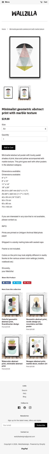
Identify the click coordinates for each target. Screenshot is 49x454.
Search (24, 390)
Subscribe (41, 425)
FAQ (24, 393)
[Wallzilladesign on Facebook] (19, 408)
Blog (24, 396)
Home (4, 29)
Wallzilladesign (23, 444)
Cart (45, 2)
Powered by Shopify (37, 444)
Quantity (5, 134)
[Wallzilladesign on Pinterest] (24, 408)
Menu (7, 2)
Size (4, 124)
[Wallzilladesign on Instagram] (30, 408)
